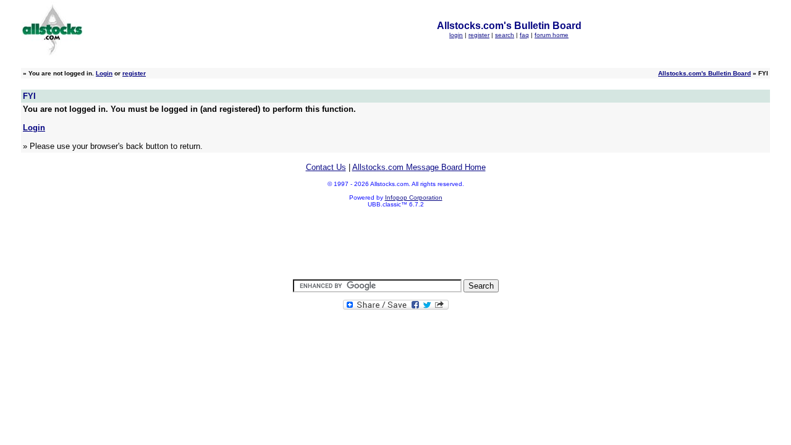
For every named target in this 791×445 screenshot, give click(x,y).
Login (104, 73)
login (456, 35)
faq (524, 35)
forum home (552, 35)
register (478, 35)
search (504, 35)
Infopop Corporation (413, 197)
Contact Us (326, 167)
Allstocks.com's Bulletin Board (704, 73)
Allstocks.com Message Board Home (419, 167)
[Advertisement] (395, 244)
